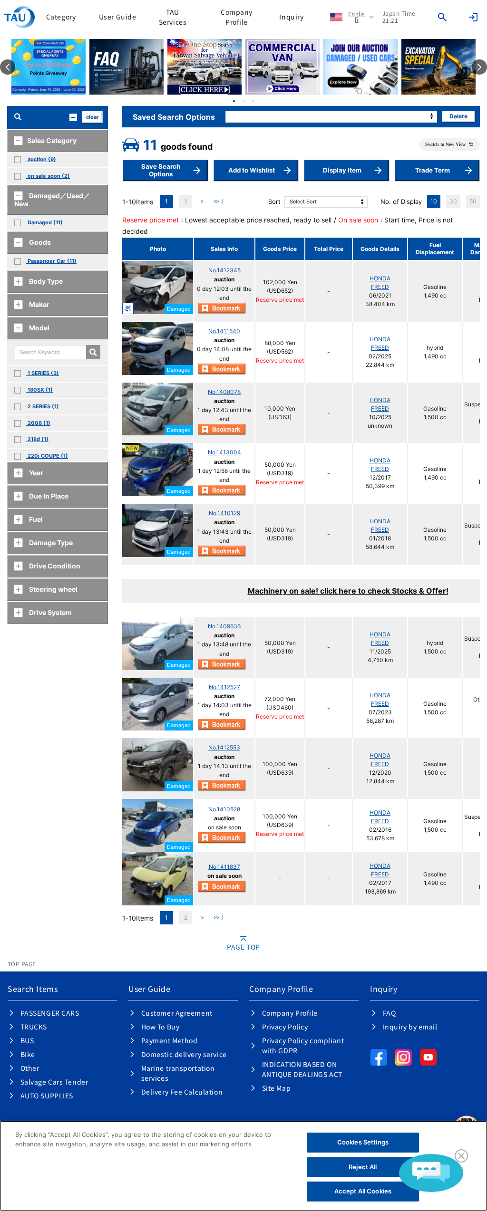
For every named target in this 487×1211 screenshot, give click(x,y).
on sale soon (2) (48, 176)
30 (453, 201)
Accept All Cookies (362, 1191)
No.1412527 (224, 687)
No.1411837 (224, 866)
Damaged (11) (44, 222)
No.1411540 (224, 331)
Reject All (363, 1167)
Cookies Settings (363, 1142)
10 (433, 201)
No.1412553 (224, 747)
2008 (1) (38, 423)
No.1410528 (224, 809)
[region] (243, 1166)
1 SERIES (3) (42, 373)
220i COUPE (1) (47, 455)
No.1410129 (224, 513)
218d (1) (37, 439)
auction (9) (41, 159)
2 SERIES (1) (42, 406)
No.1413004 (224, 452)
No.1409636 (224, 626)
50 (473, 201)
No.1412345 (224, 270)
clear (92, 117)
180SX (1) (39, 389)
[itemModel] (93, 352)
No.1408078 (224, 391)
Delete (458, 116)
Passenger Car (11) (51, 261)
